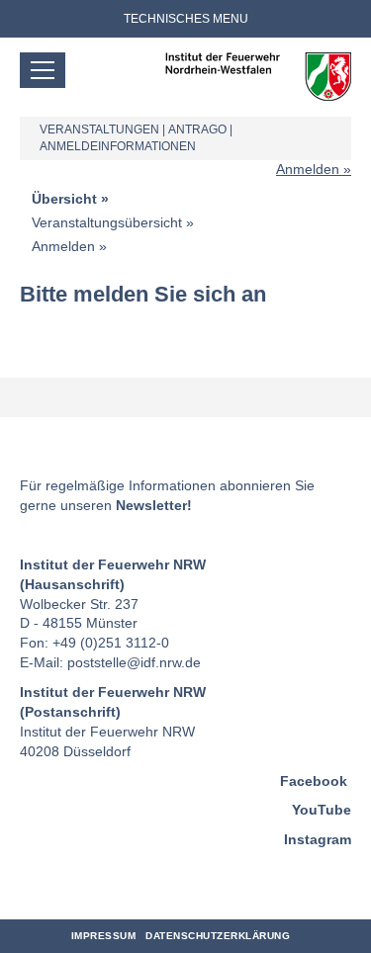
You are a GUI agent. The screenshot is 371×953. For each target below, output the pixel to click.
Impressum (104, 935)
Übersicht (64, 199)
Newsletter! (154, 505)
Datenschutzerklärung (217, 935)
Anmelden (307, 169)
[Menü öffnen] (42, 70)
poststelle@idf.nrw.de (134, 662)
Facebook (313, 781)
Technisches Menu (186, 19)
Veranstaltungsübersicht (107, 222)
